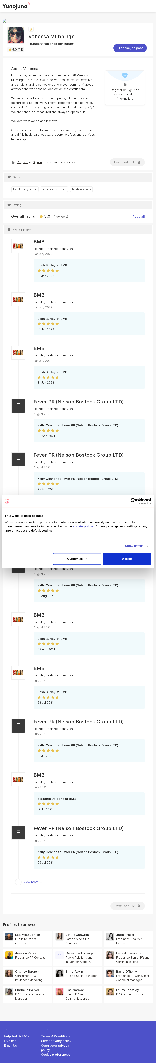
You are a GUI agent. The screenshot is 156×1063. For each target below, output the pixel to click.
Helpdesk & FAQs (16, 1036)
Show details (134, 546)
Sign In (131, 90)
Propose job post (130, 48)
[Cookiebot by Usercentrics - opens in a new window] (133, 501)
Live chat (11, 1041)
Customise (75, 558)
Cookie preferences (55, 1055)
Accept (127, 558)
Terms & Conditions (55, 1036)
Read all (139, 216)
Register (116, 90)
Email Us (10, 1045)
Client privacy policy (56, 1041)
